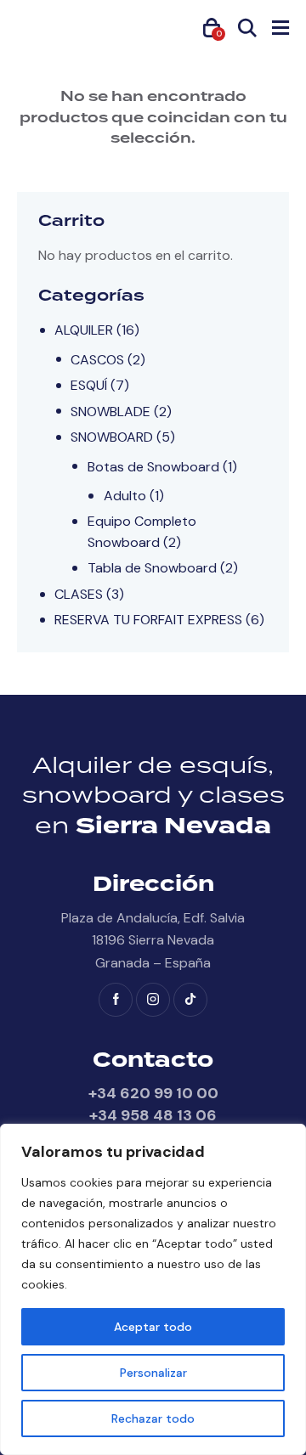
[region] (153, 1289)
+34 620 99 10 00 (153, 1093)
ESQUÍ (89, 385)
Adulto (125, 496)
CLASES (78, 594)
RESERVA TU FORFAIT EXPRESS (148, 620)
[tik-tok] (190, 1000)
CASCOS (97, 360)
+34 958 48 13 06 (153, 1115)
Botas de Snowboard (153, 467)
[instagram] (153, 1000)
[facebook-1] (116, 1000)
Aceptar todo (153, 1326)
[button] (280, 27)
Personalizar (153, 1372)
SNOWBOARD (112, 437)
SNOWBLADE (110, 411)
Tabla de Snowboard (152, 568)
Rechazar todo (153, 1418)
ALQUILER (83, 330)
